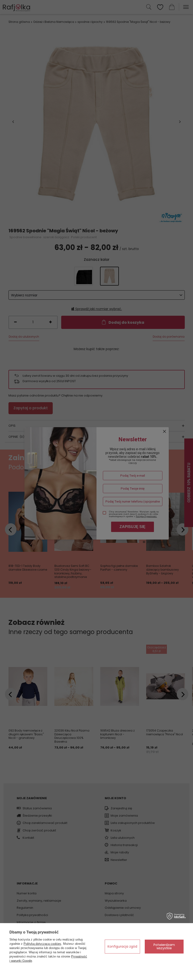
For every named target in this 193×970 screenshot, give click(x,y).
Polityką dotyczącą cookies (42, 943)
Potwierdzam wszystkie (164, 946)
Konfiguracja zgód (122, 946)
